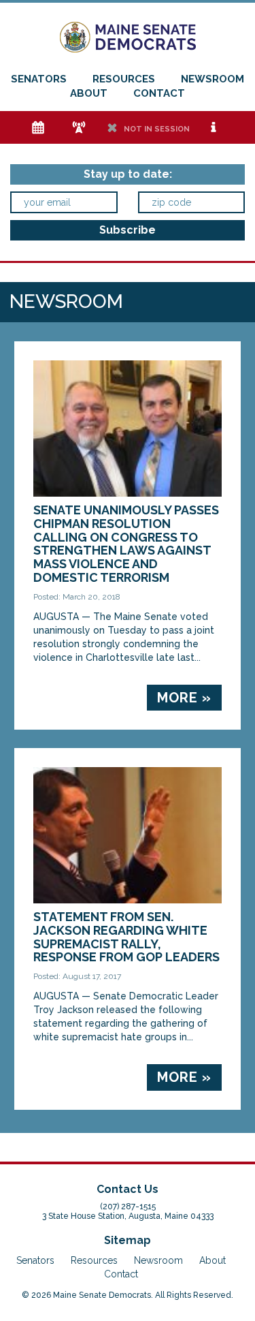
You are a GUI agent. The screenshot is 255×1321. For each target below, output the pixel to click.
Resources (123, 79)
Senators (39, 79)
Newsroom (212, 79)
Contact (159, 93)
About (88, 93)
